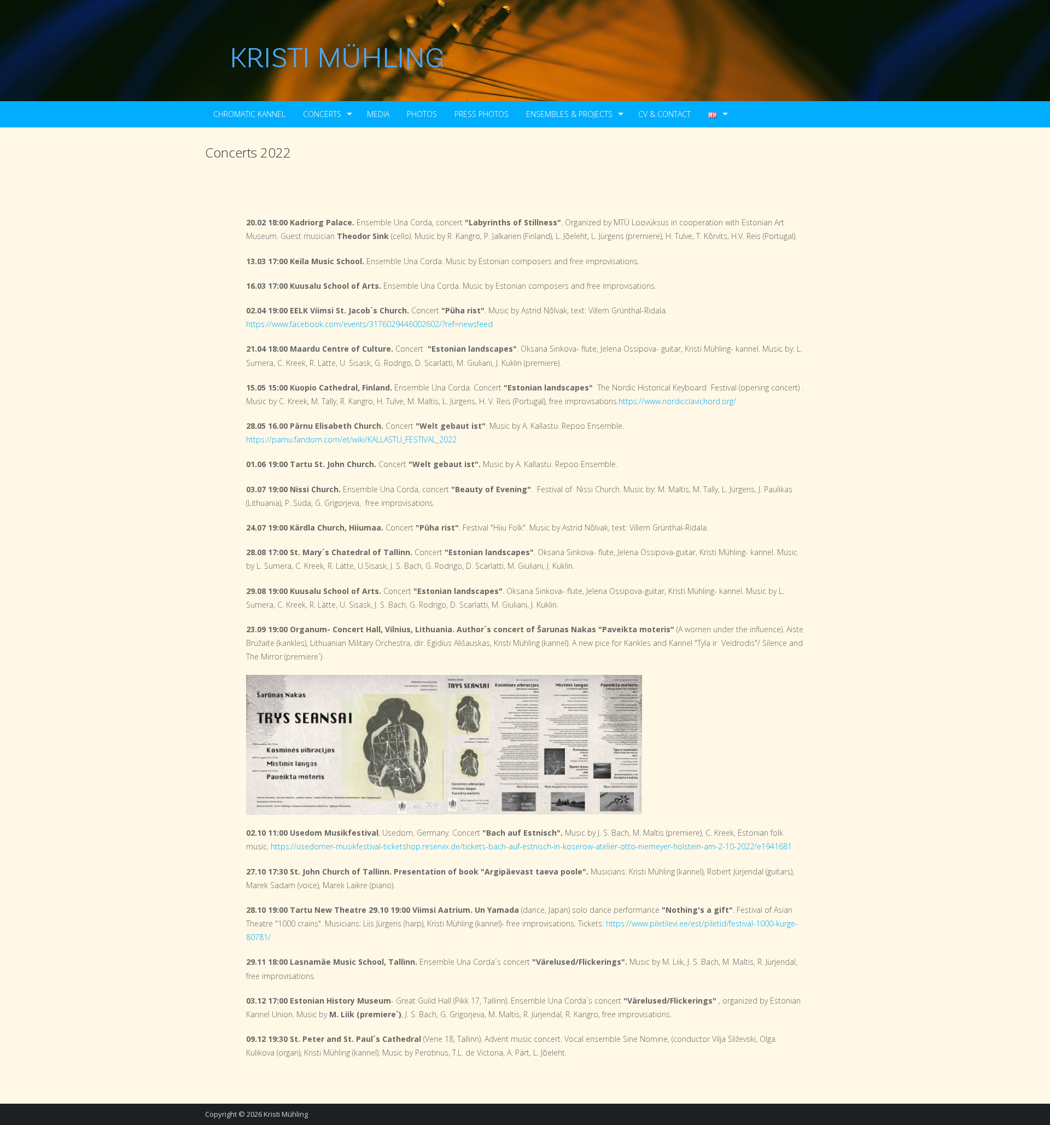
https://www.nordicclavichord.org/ (677, 401)
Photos (422, 114)
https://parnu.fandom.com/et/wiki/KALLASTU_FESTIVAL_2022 (351, 439)
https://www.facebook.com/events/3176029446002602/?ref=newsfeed (369, 324)
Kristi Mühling (286, 1114)
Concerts (322, 114)
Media (378, 114)
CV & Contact (664, 114)
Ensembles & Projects (569, 114)
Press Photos (481, 114)
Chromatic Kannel (249, 114)
